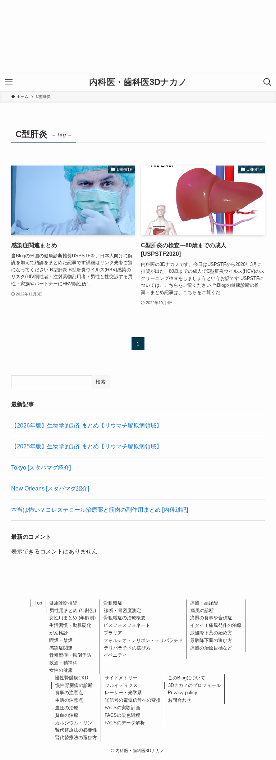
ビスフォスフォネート (127, 625)
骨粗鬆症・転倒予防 (70, 655)
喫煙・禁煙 (61, 640)
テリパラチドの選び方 (127, 648)
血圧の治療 (66, 707)
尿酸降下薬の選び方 (211, 640)
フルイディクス (121, 685)
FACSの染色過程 (122, 715)
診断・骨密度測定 (122, 610)
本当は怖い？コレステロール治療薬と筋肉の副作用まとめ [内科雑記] (99, 510)
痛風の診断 (202, 610)
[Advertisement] (138, 36)
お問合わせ (179, 700)
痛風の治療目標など (211, 648)
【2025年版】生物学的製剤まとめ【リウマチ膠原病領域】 (86, 446)
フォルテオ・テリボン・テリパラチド (143, 640)
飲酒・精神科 (63, 662)
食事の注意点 (69, 692)
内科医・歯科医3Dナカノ (138, 82)
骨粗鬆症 (113, 603)
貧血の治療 (66, 715)
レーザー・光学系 (123, 692)
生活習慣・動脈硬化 (70, 625)
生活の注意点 (69, 700)
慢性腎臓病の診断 (74, 685)
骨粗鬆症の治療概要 (125, 617)
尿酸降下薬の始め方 (211, 632)
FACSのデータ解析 (125, 722)
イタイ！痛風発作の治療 (216, 625)
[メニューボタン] (8, 82)
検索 (101, 382)
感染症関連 (61, 648)
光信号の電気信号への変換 (133, 700)
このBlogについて (186, 677)
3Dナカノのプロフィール (194, 685)
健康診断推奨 (63, 603)
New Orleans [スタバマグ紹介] (50, 488)
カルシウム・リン (73, 722)
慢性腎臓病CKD (71, 677)
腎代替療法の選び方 (76, 737)
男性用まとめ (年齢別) (73, 610)
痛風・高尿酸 (204, 603)
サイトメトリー (121, 677)
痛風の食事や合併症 (211, 617)
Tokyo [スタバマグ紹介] (41, 468)
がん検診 (58, 632)
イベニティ (115, 655)
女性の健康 (61, 670)
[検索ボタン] (267, 82)
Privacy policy (182, 692)
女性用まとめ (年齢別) (72, 617)
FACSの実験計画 (122, 707)
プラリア (113, 632)
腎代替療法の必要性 (76, 730)
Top (38, 603)
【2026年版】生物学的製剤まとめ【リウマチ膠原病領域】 (86, 425)
